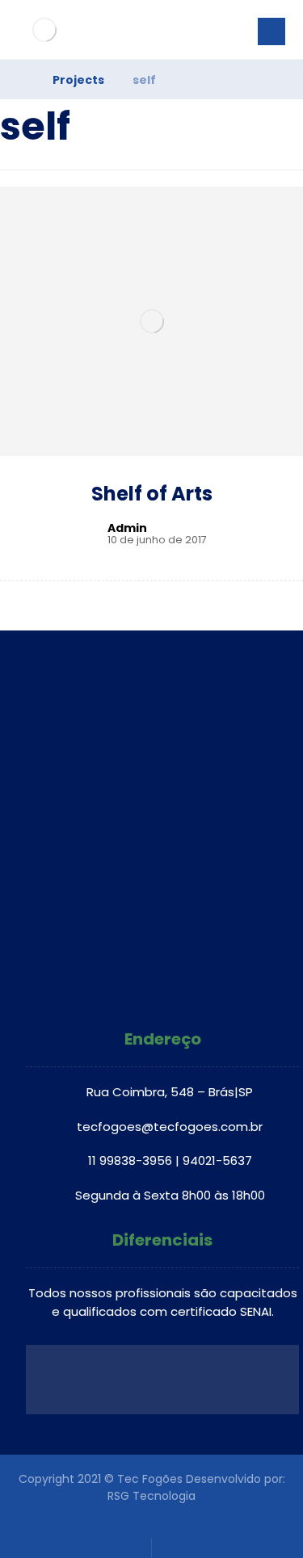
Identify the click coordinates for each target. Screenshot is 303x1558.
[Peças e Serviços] (44, 29)
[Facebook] (141, 992)
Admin (127, 528)
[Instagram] (162, 992)
